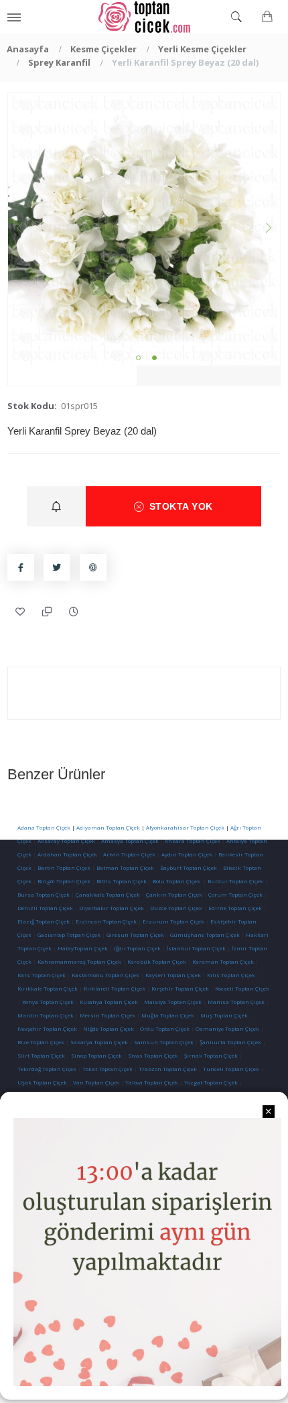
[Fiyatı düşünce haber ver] (74, 612)
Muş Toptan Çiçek (224, 1015)
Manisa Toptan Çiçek (236, 1001)
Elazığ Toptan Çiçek (43, 921)
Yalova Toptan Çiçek (151, 1082)
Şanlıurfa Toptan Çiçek (230, 1042)
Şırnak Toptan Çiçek (211, 1055)
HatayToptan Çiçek (83, 948)
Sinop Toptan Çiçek (96, 1055)
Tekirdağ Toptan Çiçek (46, 1068)
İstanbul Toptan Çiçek (196, 948)
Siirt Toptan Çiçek (41, 1055)
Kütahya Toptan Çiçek (109, 1001)
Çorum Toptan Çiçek (235, 894)
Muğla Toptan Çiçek (167, 1015)
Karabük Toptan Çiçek (156, 961)
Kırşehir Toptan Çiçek (180, 988)
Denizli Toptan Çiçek (45, 907)
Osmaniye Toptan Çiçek (227, 1028)
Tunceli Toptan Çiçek (231, 1068)
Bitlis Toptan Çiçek (121, 881)
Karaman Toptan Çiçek (223, 961)
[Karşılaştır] (47, 612)
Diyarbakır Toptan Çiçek (111, 907)
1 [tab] (138, 357)
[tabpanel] (144, 229)
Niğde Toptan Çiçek (108, 1028)
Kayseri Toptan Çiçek (173, 974)
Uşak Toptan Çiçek (42, 1082)
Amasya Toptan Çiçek (130, 840)
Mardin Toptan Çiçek (45, 1015)
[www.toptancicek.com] (144, 17)
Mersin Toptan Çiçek (107, 1015)
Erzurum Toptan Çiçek (173, 921)
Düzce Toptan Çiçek (176, 907)
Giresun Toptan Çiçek (135, 934)
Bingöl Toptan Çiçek (64, 881)
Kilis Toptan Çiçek (231, 974)
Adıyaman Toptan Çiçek (108, 827)
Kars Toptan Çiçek (41, 974)
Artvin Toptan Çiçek (129, 854)
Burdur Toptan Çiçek (235, 881)
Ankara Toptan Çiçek (192, 840)
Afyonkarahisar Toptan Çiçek (185, 827)
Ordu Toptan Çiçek (165, 1028)
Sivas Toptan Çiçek (153, 1055)
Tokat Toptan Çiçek (107, 1068)
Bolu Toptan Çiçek (176, 881)
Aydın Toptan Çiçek (186, 854)
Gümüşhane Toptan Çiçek (205, 934)
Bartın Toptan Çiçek (64, 867)
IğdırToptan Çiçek (137, 948)
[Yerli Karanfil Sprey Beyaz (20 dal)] (144, 229)
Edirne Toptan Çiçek (235, 907)
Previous (21, 229)
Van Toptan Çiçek (96, 1082)
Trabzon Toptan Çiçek (168, 1068)
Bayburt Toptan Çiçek (188, 867)
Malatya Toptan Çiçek (173, 1001)
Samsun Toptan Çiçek (164, 1042)
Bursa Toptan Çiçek (43, 894)
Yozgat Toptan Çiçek (211, 1082)
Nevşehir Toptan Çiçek (47, 1028)
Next (267, 229)
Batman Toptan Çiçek (124, 867)
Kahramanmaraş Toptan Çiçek (79, 961)
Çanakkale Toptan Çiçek (108, 894)
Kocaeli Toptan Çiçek (242, 988)
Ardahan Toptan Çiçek (66, 854)
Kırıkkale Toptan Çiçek (47, 988)
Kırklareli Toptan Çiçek (114, 988)
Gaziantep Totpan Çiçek (69, 934)
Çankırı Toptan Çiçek (174, 894)
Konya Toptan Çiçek (48, 1001)
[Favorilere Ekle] (20, 612)
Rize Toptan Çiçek (40, 1042)
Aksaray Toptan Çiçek (66, 840)
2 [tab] (154, 357)
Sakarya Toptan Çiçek (99, 1042)
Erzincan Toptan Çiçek (106, 921)
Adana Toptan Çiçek (43, 827)
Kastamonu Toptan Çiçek (104, 974)
